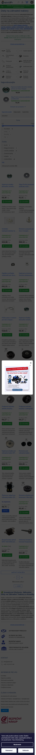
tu (23, 740)
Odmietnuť (8, 750)
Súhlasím (26, 750)
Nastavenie (17, 744)
